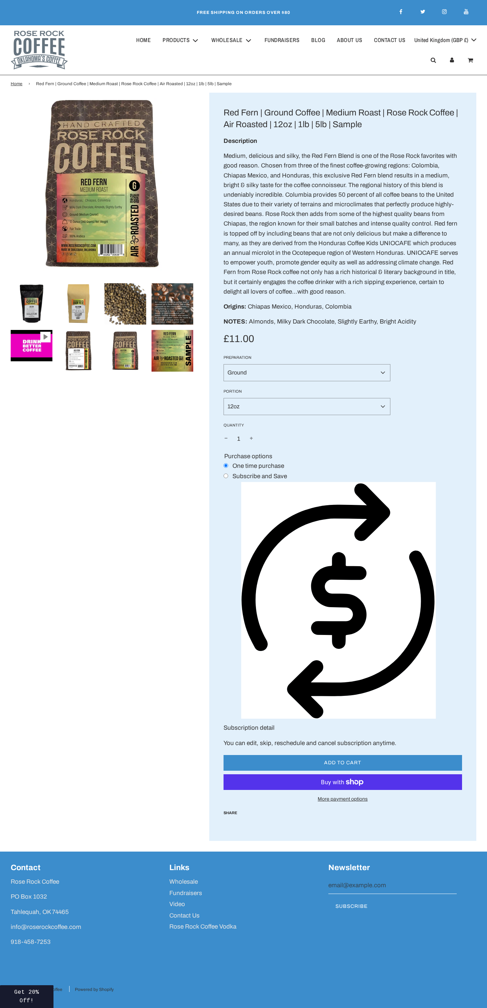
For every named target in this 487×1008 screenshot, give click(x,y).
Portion (233, 391)
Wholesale (183, 881)
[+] (251, 438)
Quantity (234, 425)
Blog (318, 40)
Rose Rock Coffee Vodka (202, 926)
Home (143, 40)
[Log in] (451, 60)
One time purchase (258, 465)
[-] (226, 438)
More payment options (343, 799)
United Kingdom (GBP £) (442, 40)
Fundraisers (282, 40)
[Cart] (471, 60)
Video (177, 904)
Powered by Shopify (94, 989)
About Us (349, 40)
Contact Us (389, 40)
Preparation (237, 357)
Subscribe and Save (259, 476)
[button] (26, 996)
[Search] (433, 60)
